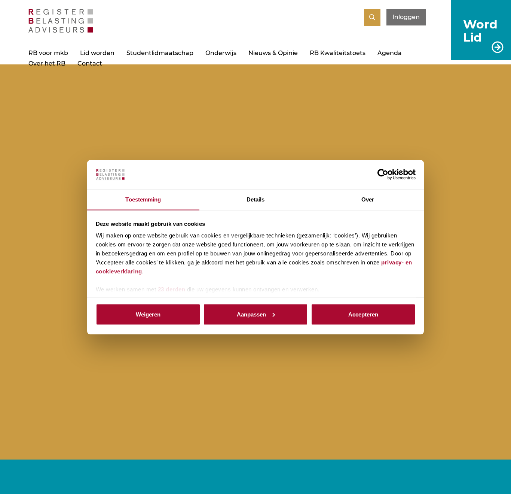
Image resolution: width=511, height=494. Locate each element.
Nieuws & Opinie (273, 53)
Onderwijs (220, 53)
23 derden (172, 289)
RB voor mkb (48, 53)
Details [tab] (256, 199)
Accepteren (363, 314)
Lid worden (97, 53)
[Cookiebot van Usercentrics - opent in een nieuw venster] (383, 174)
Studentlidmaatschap (159, 53)
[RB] (60, 30)
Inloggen (406, 17)
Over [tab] (367, 199)
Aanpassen (251, 314)
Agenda (389, 53)
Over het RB (46, 63)
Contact (89, 63)
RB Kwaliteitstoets (337, 53)
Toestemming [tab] (143, 199)
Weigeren (148, 314)
